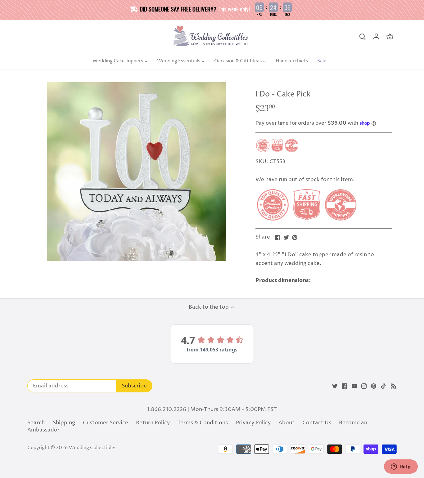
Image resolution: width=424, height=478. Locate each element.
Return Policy (153, 423)
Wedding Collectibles (92, 447)
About (286, 423)
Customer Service (105, 423)
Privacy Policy (253, 423)
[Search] (362, 36)
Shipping (64, 423)
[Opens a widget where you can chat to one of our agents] (401, 467)
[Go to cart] (390, 36)
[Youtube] (354, 386)
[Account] (376, 36)
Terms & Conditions (203, 423)
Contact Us (316, 423)
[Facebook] (344, 386)
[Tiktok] (383, 386)
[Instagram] (364, 386)
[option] (136, 171)
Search (36, 423)
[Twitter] (334, 386)
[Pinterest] (373, 386)
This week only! (234, 8)
